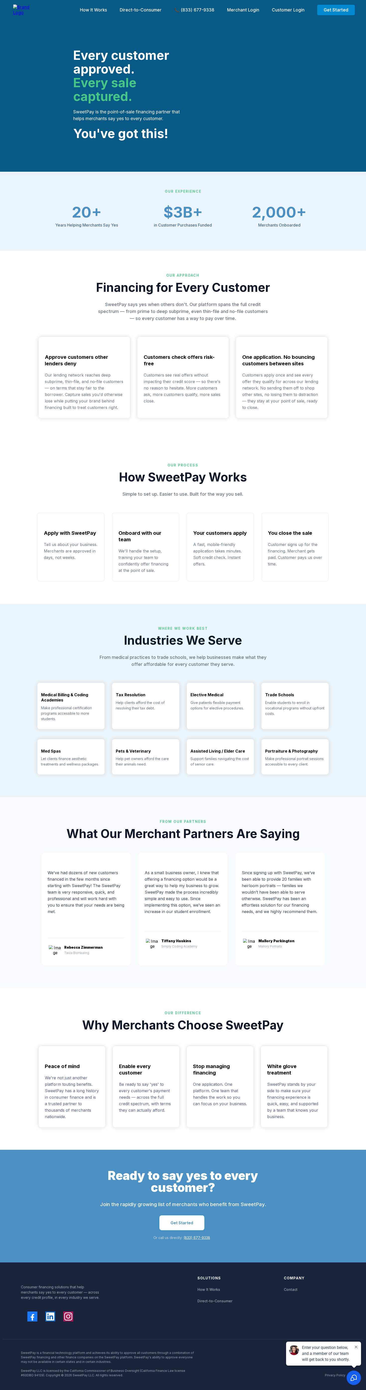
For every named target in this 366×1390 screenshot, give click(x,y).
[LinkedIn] (50, 1316)
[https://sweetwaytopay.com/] (22, 9)
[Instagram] (68, 1316)
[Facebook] (32, 1316)
